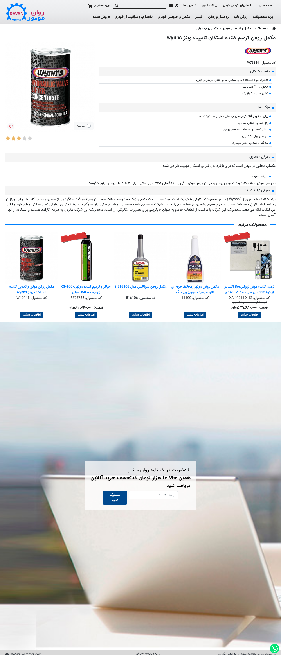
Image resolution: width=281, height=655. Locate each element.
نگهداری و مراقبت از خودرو (134, 17)
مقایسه (81, 126)
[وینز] (258, 51)
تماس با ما (189, 6)
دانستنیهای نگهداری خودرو (237, 5)
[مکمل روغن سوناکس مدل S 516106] (140, 258)
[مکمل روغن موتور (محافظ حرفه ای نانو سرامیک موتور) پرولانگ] (195, 258)
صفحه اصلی (266, 6)
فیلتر (198, 17)
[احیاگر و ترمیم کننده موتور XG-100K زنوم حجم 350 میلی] (86, 258)
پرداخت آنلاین (209, 6)
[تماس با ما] (171, 5)
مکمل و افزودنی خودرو (174, 17)
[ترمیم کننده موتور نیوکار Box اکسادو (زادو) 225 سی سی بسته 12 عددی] (249, 258)
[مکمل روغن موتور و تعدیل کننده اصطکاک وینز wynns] (31, 258)
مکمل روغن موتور (207, 28)
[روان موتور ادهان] (25, 11)
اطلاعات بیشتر (249, 314)
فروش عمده (101, 17)
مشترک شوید (115, 497)
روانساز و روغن (218, 17)
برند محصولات (263, 17)
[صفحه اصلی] (176, 5)
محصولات (261, 28)
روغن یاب (240, 17)
